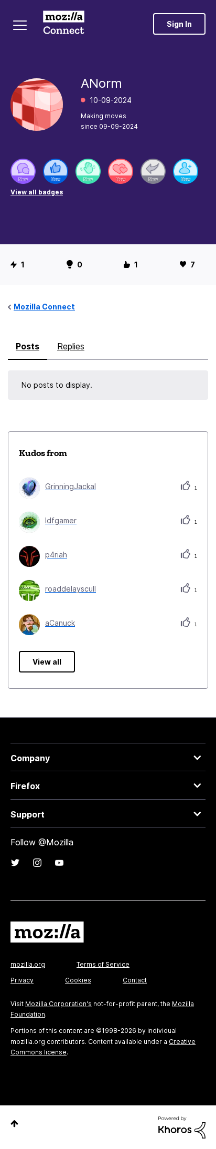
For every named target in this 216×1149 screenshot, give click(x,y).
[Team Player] (55, 171)
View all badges (36, 192)
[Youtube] (59, 862)
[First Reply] (153, 171)
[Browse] (19, 25)
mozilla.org (27, 964)
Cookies (78, 980)
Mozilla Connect (64, 24)
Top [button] (14, 1123)
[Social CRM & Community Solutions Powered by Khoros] (182, 1126)
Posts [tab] (27, 346)
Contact (135, 980)
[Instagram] (37, 862)
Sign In (179, 23)
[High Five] (120, 171)
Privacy (22, 980)
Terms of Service (103, 964)
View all (47, 661)
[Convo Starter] (23, 171)
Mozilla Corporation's (58, 1004)
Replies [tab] (70, 346)
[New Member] (185, 171)
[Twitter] (15, 862)
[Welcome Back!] (88, 171)
